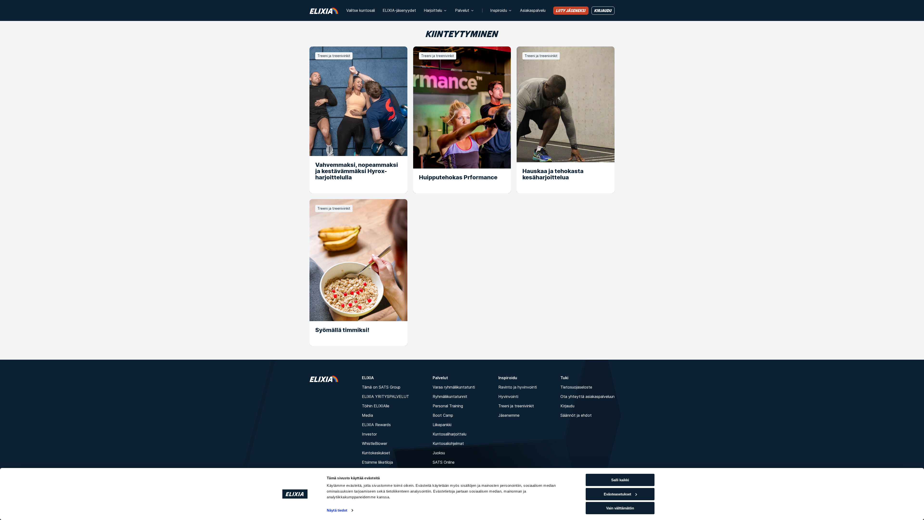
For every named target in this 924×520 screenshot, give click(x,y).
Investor (369, 434)
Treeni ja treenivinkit (516, 405)
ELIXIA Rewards (376, 424)
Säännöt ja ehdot (576, 415)
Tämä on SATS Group (381, 387)
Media (367, 415)
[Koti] (323, 10)
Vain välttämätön (620, 508)
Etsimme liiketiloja (377, 462)
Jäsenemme (509, 415)
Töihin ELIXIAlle (375, 405)
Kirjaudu (567, 405)
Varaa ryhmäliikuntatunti (454, 387)
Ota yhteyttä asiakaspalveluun (587, 396)
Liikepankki (442, 424)
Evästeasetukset (617, 494)
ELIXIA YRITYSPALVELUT (385, 396)
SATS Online (444, 462)
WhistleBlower (374, 443)
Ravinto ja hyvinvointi (517, 387)
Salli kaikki (620, 480)
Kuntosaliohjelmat (448, 443)
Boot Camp (443, 415)
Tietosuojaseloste (576, 387)
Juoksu (439, 452)
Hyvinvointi (508, 396)
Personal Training (448, 405)
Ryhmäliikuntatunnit (450, 396)
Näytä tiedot (337, 510)
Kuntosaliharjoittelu (449, 434)
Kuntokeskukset (376, 452)
